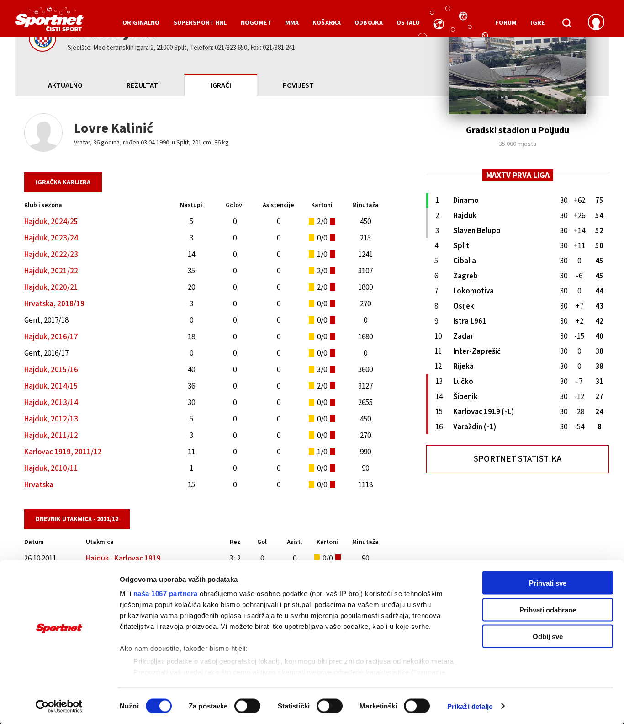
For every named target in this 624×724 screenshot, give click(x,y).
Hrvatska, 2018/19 (54, 303)
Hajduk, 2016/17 (51, 336)
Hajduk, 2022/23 (51, 254)
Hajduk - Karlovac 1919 (123, 558)
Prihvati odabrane (547, 609)
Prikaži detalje (470, 706)
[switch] (247, 705)
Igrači (221, 85)
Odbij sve (548, 636)
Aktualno (65, 85)
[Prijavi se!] (596, 23)
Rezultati (143, 85)
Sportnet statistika (517, 459)
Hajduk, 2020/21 (51, 287)
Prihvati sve (547, 583)
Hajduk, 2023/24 (51, 238)
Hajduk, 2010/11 (51, 468)
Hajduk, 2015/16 (51, 369)
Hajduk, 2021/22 (51, 271)
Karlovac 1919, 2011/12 (63, 452)
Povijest (298, 85)
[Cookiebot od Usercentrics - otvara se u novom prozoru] (59, 706)
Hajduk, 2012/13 (51, 419)
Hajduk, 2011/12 (51, 435)
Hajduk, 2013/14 (51, 402)
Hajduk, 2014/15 (51, 386)
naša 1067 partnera (165, 593)
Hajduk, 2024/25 (51, 221)
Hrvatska (38, 484)
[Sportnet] (49, 22)
